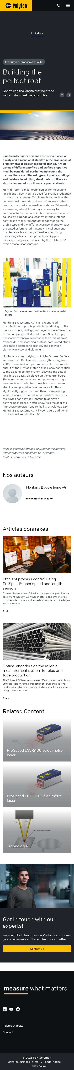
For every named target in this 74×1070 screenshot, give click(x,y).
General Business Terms (24, 1061)
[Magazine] (16, 5)
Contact (8, 1032)
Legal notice (54, 1061)
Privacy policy (37, 1066)
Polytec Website (13, 1025)
